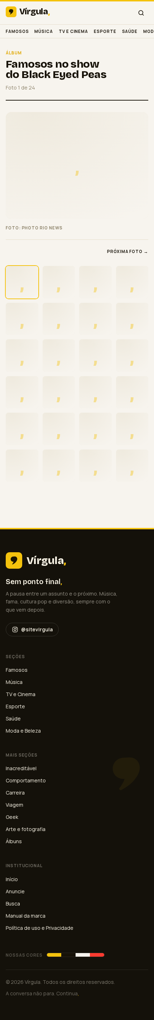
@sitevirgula (37, 629)
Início (12, 879)
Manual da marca (25, 915)
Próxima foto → (127, 251)
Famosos (17, 31)
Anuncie (15, 891)
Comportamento (26, 780)
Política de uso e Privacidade (39, 927)
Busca (13, 903)
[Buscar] (141, 13)
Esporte (105, 31)
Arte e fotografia (25, 829)
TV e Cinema (73, 31)
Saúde (130, 31)
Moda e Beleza (23, 730)
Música (43, 31)
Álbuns (14, 841)
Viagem (14, 804)
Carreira (15, 792)
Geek (12, 816)
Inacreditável (21, 768)
